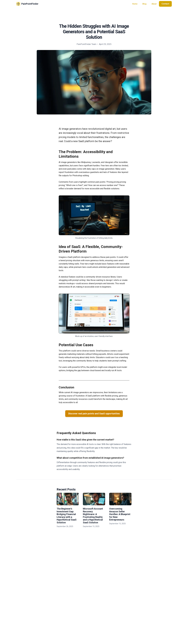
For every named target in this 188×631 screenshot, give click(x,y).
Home (134, 4)
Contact (165, 4)
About (154, 4)
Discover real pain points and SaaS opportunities (94, 413)
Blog (144, 4)
